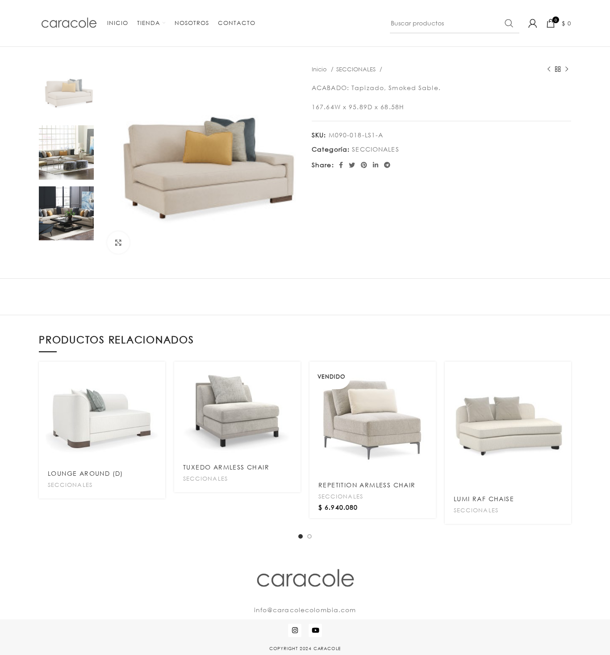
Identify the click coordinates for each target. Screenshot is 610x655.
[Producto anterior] (548, 69)
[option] (66, 92)
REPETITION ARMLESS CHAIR (367, 485)
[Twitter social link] (352, 165)
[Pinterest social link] (364, 165)
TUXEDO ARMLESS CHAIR (226, 467)
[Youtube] (315, 630)
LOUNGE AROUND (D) (85, 473)
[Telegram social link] (387, 165)
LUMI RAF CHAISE (484, 499)
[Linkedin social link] (375, 165)
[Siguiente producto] (566, 69)
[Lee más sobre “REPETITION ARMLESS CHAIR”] (429, 376)
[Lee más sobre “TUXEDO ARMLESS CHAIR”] (294, 376)
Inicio (320, 69)
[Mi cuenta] (533, 23)
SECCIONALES (356, 69)
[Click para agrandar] (118, 242)
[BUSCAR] (509, 23)
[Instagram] (294, 630)
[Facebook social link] (341, 165)
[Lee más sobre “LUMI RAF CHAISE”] (564, 376)
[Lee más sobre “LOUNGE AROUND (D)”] (158, 376)
